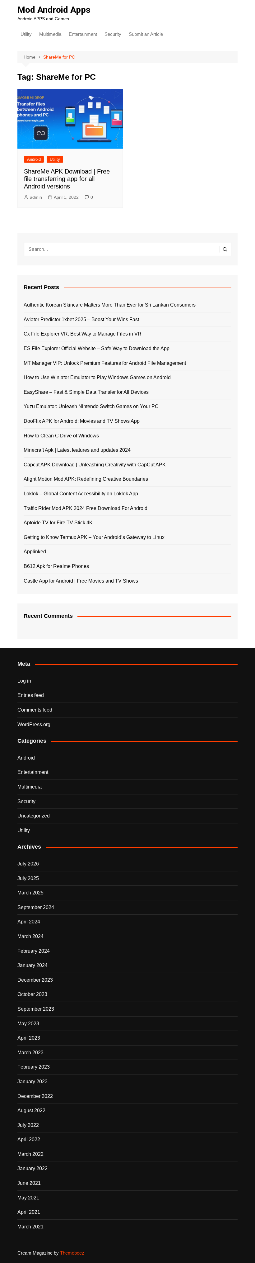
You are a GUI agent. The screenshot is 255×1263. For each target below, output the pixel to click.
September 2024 (35, 907)
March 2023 (30, 1052)
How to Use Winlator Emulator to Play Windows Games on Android (97, 377)
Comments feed (34, 710)
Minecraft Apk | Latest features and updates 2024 (77, 450)
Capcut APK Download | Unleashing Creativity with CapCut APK (95, 464)
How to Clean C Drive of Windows (61, 435)
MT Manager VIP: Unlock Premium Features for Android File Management (105, 363)
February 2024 (33, 951)
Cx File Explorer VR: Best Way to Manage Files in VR (82, 333)
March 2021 (30, 1226)
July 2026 (28, 863)
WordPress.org (33, 724)
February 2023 (33, 1067)
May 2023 (28, 1023)
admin (36, 197)
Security (112, 34)
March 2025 (30, 892)
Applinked (35, 551)
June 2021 (29, 1183)
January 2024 (32, 965)
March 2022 (30, 1154)
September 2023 (35, 1009)
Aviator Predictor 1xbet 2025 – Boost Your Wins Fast (81, 319)
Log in (24, 681)
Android (34, 159)
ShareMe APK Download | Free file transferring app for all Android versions (67, 179)
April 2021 (28, 1212)
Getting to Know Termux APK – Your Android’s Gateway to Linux (94, 537)
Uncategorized (33, 815)
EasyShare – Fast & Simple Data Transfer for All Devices (86, 392)
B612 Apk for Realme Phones (56, 566)
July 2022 (28, 1125)
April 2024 (28, 921)
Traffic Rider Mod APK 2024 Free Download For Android (85, 508)
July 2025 (28, 878)
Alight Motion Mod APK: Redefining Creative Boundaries (86, 479)
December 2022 (35, 1096)
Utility (26, 34)
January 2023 (32, 1081)
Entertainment (83, 34)
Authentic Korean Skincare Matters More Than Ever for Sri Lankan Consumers (110, 304)
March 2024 (30, 936)
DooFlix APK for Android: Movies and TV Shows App (82, 421)
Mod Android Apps (53, 10)
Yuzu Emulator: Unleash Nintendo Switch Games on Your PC (91, 406)
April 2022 (28, 1139)
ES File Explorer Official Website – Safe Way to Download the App (96, 348)
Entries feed (30, 695)
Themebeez (72, 1253)
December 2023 (35, 980)
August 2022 (31, 1110)
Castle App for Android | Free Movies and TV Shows (81, 581)
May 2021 (28, 1197)
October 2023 (32, 994)
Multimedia (50, 34)
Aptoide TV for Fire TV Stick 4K (58, 522)
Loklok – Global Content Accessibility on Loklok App (81, 493)
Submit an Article (146, 34)
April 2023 (28, 1038)
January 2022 (32, 1168)
